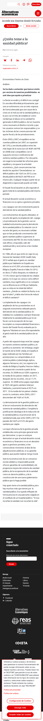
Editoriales (7, 580)
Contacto (28, 4)
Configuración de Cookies (20, 701)
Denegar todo (20, 708)
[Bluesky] (5, 60)
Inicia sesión (31, 26)
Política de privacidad (12, 690)
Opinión (26, 583)
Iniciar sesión (23, 4)
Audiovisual (7, 578)
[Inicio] (11, 13)
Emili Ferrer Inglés (12, 50)
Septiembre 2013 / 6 (10, 68)
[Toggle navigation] (38, 13)
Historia (26, 578)
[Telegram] (24, 60)
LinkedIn (8, 601)
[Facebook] (11, 60)
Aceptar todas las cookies (20, 715)
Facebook (9, 598)
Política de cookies (11, 693)
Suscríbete (36, 4)
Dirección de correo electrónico (17, 555)
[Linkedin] (17, 60)
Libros (25, 580)
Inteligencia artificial (10, 588)
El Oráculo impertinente (7, 584)
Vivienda (26, 586)
